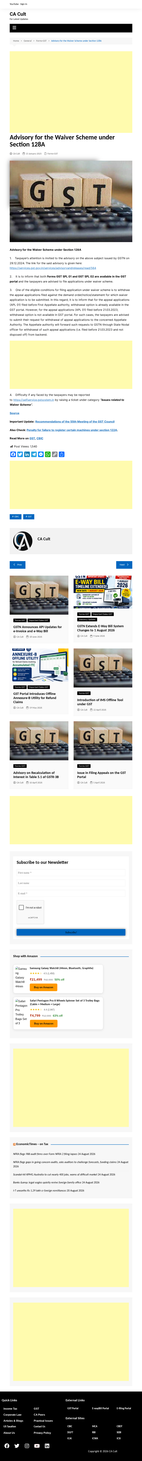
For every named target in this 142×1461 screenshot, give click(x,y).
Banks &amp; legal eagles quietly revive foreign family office (47, 1182)
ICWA (95, 1438)
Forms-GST (52, 154)
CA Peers (39, 1414)
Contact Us (39, 1426)
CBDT (119, 1426)
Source (14, 413)
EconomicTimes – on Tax (32, 1144)
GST (32, 438)
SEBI (119, 1432)
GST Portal (72, 1408)
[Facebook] (7, 1446)
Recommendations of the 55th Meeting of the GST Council (74, 421)
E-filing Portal (124, 1408)
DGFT (70, 1432)
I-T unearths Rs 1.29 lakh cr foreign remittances (39, 1190)
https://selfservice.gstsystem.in (33, 400)
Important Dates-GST (38, 620)
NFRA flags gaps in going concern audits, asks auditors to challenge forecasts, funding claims (65, 1162)
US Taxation (9, 1426)
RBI (94, 1432)
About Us (9, 1432)
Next (122, 565)
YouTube (14, 4)
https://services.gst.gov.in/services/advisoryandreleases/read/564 (53, 268)
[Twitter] (17, 1446)
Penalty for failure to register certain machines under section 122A (72, 430)
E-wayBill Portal (100, 1408)
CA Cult (18, 14)
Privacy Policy (42, 1432)
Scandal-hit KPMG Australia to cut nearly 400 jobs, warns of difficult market (55, 1174)
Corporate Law (12, 1414)
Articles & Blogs (13, 1420)
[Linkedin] (47, 1446)
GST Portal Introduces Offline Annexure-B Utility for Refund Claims (34, 698)
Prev (19, 565)
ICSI (119, 1438)
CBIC (40, 438)
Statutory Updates (87, 619)
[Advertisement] (71, 92)
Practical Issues (43, 1420)
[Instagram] (27, 1446)
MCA (94, 1426)
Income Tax (10, 1408)
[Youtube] (37, 1446)
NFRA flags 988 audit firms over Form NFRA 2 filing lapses (45, 1154)
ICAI (69, 1438)
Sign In (23, 4)
